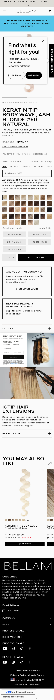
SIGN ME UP (13, 357)
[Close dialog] (52, 334)
